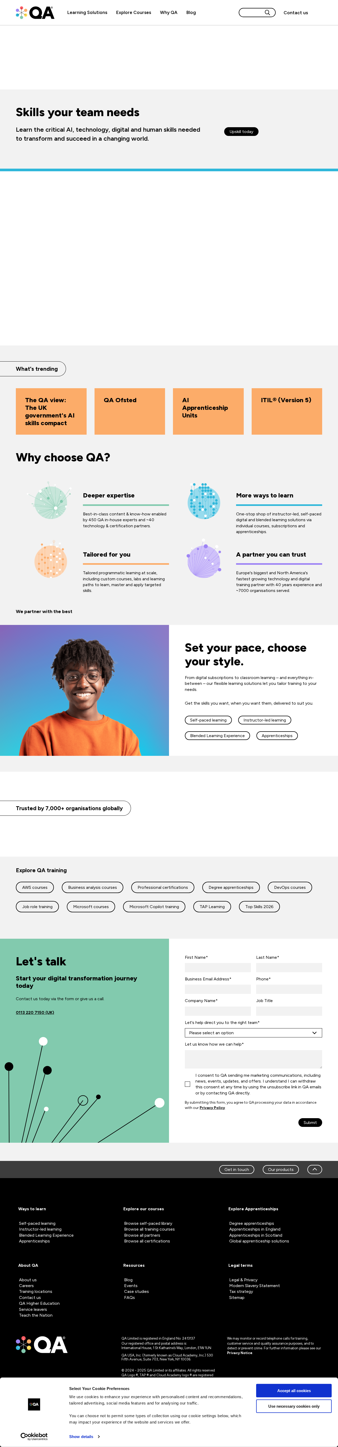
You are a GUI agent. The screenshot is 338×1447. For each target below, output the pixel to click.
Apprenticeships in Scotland (255, 1235)
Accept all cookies (294, 1390)
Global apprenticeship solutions (259, 1241)
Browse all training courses (149, 1229)
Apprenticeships (277, 735)
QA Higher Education (39, 1303)
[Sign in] (317, 12)
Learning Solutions (87, 12)
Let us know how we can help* (214, 1044)
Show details (81, 1436)
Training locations (35, 1291)
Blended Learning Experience (217, 735)
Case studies (136, 1291)
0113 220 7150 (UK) (35, 1012)
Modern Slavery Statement (254, 1285)
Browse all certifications (147, 1241)
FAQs (129, 1297)
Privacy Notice (239, 1353)
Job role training (37, 906)
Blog (191, 12)
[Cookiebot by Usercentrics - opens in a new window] (34, 1437)
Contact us (296, 12)
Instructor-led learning (264, 720)
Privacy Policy (212, 1108)
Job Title (264, 1000)
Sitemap (237, 1297)
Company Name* (201, 1000)
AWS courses (35, 887)
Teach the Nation (36, 1315)
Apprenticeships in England (254, 1229)
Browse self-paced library (148, 1223)
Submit (310, 1122)
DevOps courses (290, 887)
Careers (26, 1285)
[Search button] (267, 12)
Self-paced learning (208, 720)
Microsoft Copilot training (154, 906)
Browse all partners (142, 1235)
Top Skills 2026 (259, 906)
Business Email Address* (208, 978)
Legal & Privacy (243, 1279)
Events (131, 1285)
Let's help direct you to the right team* (222, 1022)
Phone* (263, 978)
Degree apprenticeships (231, 887)
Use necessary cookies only (294, 1406)
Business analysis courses (92, 887)
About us (28, 1279)
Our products (281, 1169)
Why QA (168, 12)
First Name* (196, 957)
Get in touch (236, 1169)
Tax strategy (241, 1291)
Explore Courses (133, 12)
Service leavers (33, 1309)
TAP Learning (212, 906)
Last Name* (267, 957)
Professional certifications (163, 887)
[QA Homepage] (35, 12)
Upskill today (241, 131)
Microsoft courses (91, 906)
